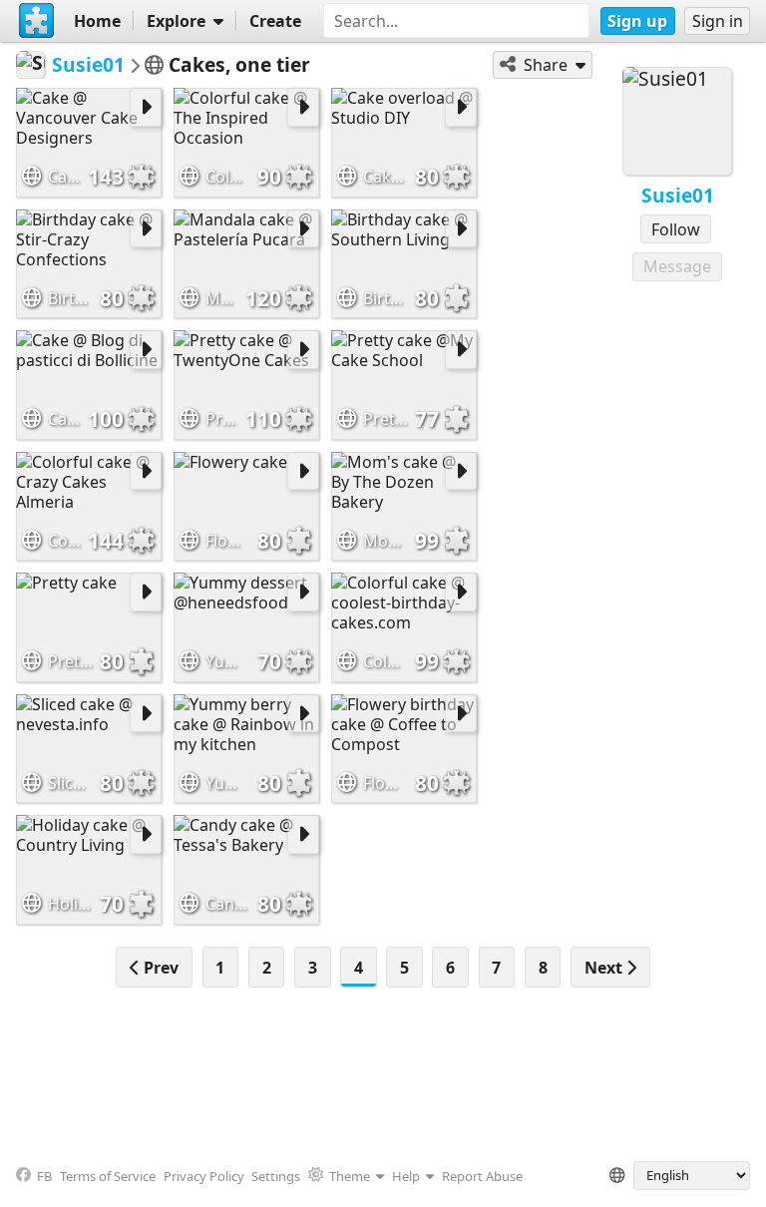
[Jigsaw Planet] (37, 21)
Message (677, 266)
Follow (675, 229)
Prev (159, 968)
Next (605, 968)
